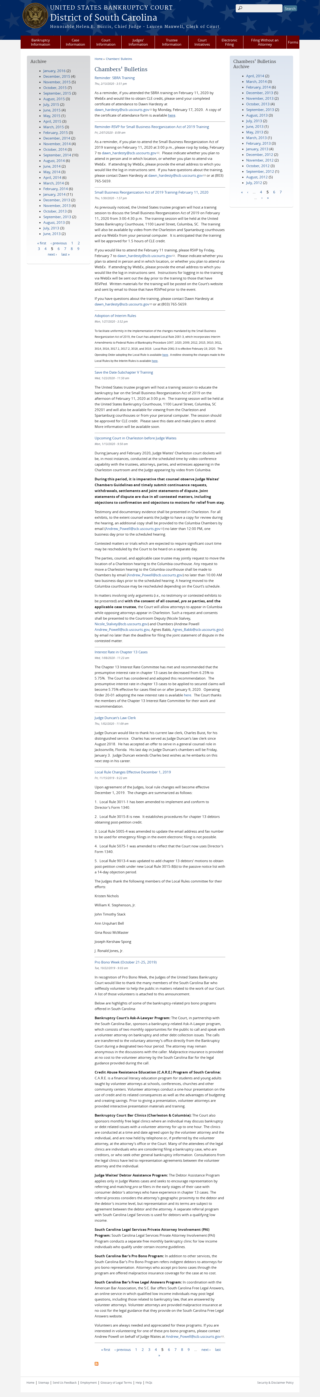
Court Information (105, 42)
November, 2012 (260, 160)
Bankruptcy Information (40, 42)
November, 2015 (57, 82)
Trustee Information (171, 42)
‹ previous (123, 1349)
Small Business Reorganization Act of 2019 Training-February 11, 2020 (151, 192)
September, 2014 (57, 155)
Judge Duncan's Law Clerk (115, 717)
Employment (88, 1382)
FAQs (148, 1382)
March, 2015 (53, 127)
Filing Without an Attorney (265, 42)
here (187, 695)
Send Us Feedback (65, 1382)
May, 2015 (51, 115)
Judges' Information (138, 42)
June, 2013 (255, 126)
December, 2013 (259, 92)
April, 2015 (52, 121)
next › (206, 1349)
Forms (293, 42)
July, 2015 (51, 104)
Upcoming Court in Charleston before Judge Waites (135, 438)
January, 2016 (54, 70)
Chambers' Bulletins (119, 59)
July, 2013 (254, 120)
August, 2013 (257, 115)
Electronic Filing (229, 42)
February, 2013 (258, 143)
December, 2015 (56, 76)
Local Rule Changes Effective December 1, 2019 (133, 772)
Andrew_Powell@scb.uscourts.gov (134, 528)
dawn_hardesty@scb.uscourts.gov (123, 109)
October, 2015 (55, 87)
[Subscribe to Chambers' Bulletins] (96, 1364)
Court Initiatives (202, 42)
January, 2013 (257, 149)
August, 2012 (257, 177)
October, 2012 (258, 165)
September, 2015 (57, 93)
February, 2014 (258, 87)
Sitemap (43, 1382)
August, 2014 (54, 160)
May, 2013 (254, 132)
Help (139, 1382)
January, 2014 (54, 194)
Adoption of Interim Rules (115, 315)
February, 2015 (55, 132)
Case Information (75, 42)
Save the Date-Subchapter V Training (124, 372)
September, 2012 (260, 171)
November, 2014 (57, 143)
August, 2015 (54, 98)
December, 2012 (259, 154)
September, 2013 (260, 109)
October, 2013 (258, 104)
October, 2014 (55, 149)
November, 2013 (260, 98)
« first (105, 1349)
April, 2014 (255, 76)
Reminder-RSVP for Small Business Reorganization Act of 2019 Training (152, 126)
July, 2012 (254, 182)
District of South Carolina (103, 18)
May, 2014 (51, 171)
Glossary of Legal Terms (116, 1382)
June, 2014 (52, 166)
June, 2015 (52, 110)
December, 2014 (56, 138)
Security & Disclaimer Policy (275, 1382)
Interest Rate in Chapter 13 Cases (121, 652)
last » (65, 254)
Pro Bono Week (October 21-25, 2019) (125, 962)
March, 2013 (256, 137)
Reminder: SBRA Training (115, 77)
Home (99, 59)
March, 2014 (256, 81)
